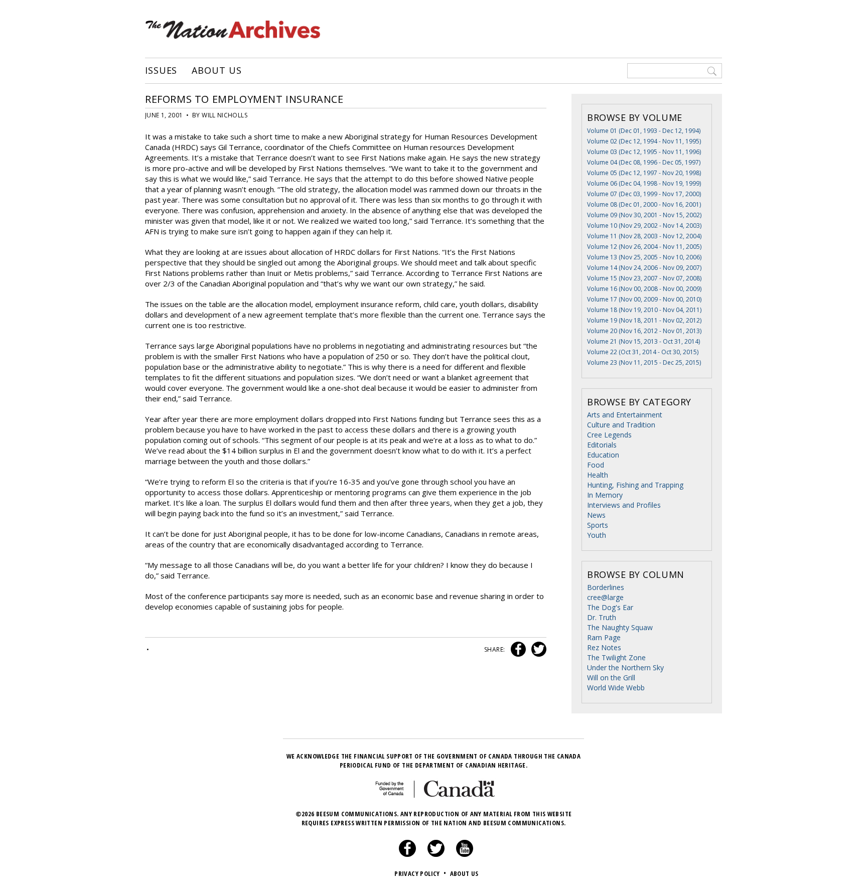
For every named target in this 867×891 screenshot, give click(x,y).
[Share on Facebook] (517, 649)
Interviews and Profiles (624, 505)
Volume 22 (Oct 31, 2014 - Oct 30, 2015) (642, 352)
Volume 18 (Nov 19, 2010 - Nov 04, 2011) (644, 310)
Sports (597, 525)
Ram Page (604, 637)
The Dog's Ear (610, 607)
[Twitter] (436, 854)
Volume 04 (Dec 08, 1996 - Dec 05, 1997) (643, 162)
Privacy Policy (420, 873)
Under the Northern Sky (625, 667)
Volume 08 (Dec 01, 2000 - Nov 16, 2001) (644, 204)
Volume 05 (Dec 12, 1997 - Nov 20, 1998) (644, 173)
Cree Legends (609, 434)
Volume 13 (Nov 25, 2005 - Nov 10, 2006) (644, 257)
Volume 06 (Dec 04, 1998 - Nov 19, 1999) (644, 183)
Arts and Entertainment (624, 414)
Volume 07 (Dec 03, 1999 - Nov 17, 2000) (644, 194)
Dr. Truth (601, 617)
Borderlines (605, 587)
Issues (161, 71)
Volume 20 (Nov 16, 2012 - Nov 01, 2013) (644, 331)
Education (603, 455)
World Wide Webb (616, 687)
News (596, 515)
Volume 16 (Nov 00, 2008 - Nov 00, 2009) (644, 288)
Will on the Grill (611, 677)
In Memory (605, 495)
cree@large (605, 597)
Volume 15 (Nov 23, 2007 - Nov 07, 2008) (644, 278)
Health (597, 475)
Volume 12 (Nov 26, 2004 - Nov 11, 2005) (644, 246)
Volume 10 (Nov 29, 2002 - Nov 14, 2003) (644, 225)
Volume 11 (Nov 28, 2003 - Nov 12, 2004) (644, 236)
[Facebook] (407, 854)
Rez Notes (604, 647)
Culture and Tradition (621, 424)
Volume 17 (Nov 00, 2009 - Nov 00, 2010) (644, 299)
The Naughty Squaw (620, 627)
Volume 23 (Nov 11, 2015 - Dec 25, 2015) (644, 362)
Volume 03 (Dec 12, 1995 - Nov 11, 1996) (644, 151)
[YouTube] (464, 854)
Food (595, 465)
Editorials (602, 445)
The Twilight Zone (616, 657)
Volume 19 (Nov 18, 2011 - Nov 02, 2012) (644, 320)
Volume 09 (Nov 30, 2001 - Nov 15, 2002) (644, 215)
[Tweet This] (536, 649)
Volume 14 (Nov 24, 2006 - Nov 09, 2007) (644, 267)
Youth (596, 535)
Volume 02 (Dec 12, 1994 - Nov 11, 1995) (644, 141)
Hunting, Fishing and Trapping (635, 485)
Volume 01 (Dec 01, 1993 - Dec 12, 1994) (643, 130)
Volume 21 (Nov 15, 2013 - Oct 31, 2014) (643, 341)
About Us (216, 71)
